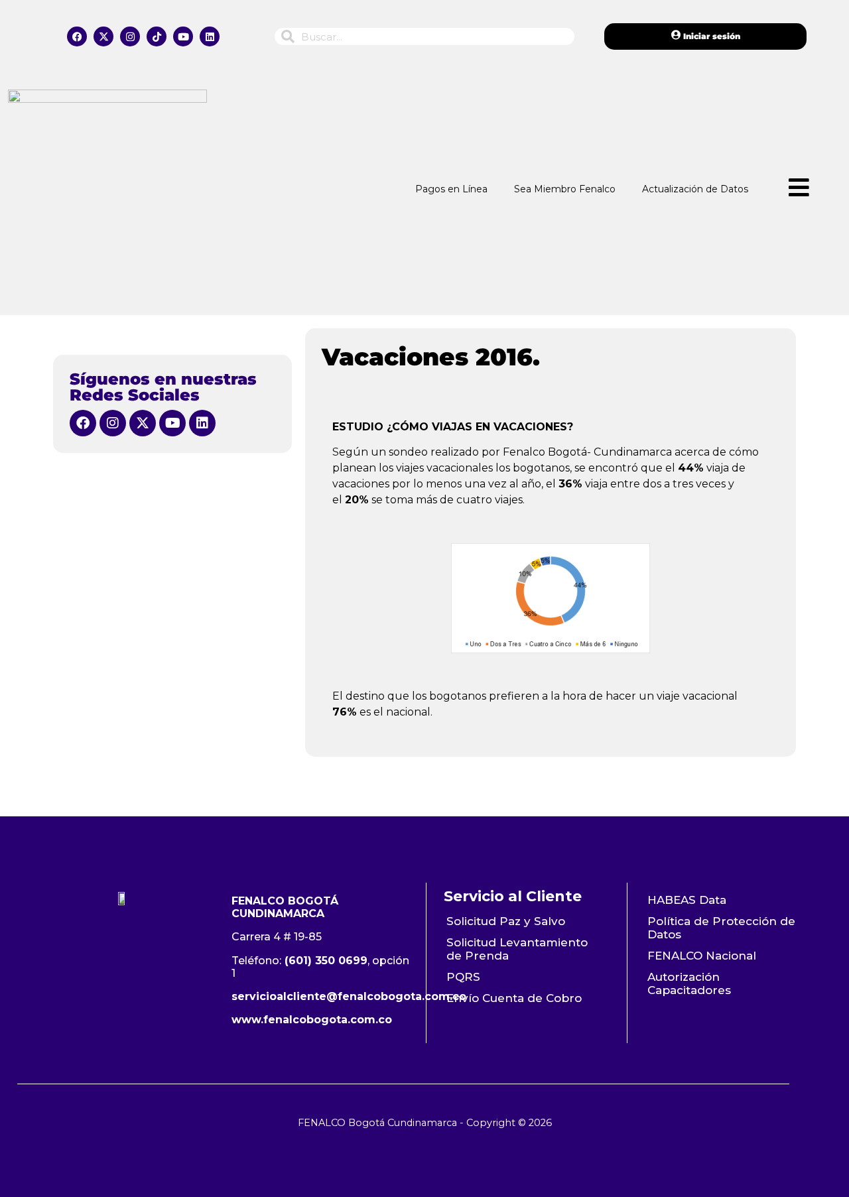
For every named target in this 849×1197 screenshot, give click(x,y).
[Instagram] (130, 36)
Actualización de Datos (695, 189)
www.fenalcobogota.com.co (311, 1019)
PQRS (463, 976)
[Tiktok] (156, 36)
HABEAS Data (686, 900)
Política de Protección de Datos (721, 927)
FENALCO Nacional (701, 955)
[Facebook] (77, 36)
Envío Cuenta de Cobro (514, 998)
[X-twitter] (103, 36)
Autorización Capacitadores (689, 983)
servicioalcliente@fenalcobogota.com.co (348, 996)
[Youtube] (183, 36)
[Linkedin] (210, 36)
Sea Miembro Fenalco (565, 189)
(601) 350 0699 (326, 960)
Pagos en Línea (451, 189)
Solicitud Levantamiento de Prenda (517, 949)
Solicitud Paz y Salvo (505, 921)
